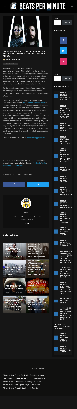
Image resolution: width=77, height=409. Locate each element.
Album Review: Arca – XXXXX (65, 169)
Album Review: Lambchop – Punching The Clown (65, 139)
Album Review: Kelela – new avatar (65, 349)
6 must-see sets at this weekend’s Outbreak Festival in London (65, 272)
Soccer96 (7, 68)
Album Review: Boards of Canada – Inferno (64, 337)
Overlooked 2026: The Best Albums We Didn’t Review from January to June (65, 313)
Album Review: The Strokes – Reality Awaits (65, 231)
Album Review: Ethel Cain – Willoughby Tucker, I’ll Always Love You (65, 288)
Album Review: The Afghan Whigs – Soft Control (66, 127)
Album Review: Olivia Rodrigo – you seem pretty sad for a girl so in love (66, 155)
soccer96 (28, 175)
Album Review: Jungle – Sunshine (64, 179)
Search (57, 18)
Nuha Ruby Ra (35, 84)
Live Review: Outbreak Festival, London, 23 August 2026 (24, 378)
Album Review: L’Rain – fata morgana (65, 243)
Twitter (43, 163)
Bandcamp (7, 166)
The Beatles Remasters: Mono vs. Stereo (62, 326)
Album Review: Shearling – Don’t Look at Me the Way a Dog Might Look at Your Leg (65, 111)
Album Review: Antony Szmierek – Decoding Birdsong (23, 375)
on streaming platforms (36, 138)
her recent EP (34, 103)
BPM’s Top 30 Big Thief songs (66, 300)
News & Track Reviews (10, 63)
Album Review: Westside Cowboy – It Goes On (65, 96)
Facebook (36, 163)
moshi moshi (8, 175)
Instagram (19, 166)
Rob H (8, 59)
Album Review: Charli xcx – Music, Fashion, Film (66, 191)
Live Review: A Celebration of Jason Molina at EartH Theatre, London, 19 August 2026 (67, 256)
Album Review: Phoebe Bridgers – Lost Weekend (65, 217)
